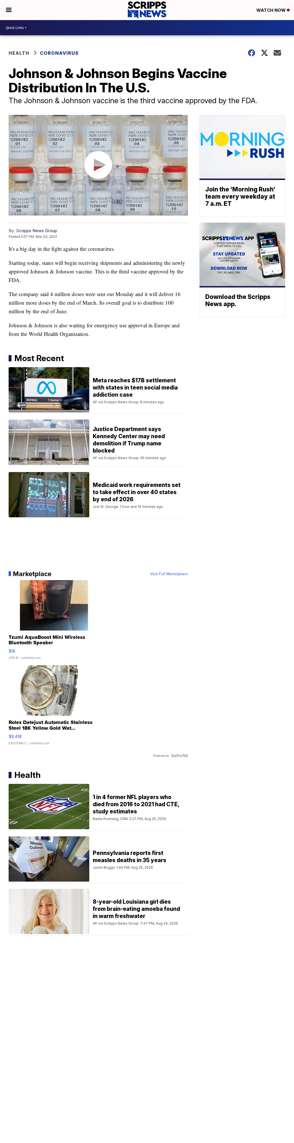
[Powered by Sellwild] (179, 755)
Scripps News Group (36, 230)
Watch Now (271, 10)
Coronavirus (59, 53)
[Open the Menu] (8, 10)
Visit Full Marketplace (169, 574)
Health (19, 53)
